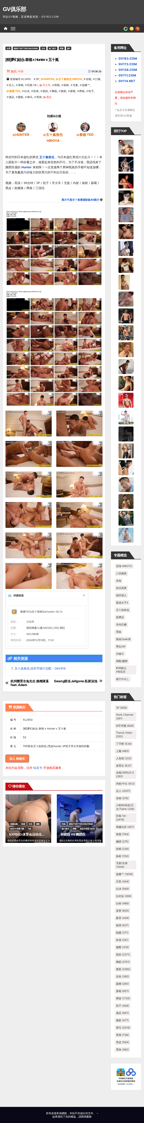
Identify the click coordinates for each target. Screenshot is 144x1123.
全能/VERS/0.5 (125, 774)
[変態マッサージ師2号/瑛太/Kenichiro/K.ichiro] (126, 282)
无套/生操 (122, 864)
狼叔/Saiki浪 (123, 639)
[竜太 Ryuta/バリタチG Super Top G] (126, 265)
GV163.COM (127, 58)
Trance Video (124, 734)
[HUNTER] (21, 127)
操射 (66, 85)
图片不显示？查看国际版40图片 (80, 199)
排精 (122, 848)
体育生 (123, 765)
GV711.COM (127, 75)
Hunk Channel (124, 716)
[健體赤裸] (126, 417)
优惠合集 (14, 824)
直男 (122, 910)
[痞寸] (126, 315)
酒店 (11, 97)
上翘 (122, 751)
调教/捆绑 (122, 661)
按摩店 (120, 617)
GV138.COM (127, 70)
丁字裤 (124, 743)
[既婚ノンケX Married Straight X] (126, 299)
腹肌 (63, 91)
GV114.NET (126, 81)
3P (37, 79)
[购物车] (131, 28)
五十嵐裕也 (46, 157)
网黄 (62, 48)
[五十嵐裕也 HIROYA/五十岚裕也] (53, 127)
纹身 (36, 91)
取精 (23, 824)
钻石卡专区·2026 (87, 828)
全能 (88, 79)
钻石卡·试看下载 (17, 828)
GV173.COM (127, 64)
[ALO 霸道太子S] (126, 366)
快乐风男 (121, 588)
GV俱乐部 (14, 9)
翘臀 (122, 947)
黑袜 (118, 631)
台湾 (8, 48)
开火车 (46, 85)
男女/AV (120, 646)
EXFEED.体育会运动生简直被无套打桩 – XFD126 (44, 834)
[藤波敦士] (126, 535)
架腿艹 (86, 85)
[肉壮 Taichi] (126, 518)
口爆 (97, 79)
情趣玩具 (125, 826)
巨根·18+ (32, 85)
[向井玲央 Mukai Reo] (126, 467)
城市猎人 (121, 595)
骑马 (29, 97)
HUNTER (49, 79)
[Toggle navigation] (13, 28)
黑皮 (49, 97)
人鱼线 (123, 758)
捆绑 (122, 841)
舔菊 (72, 91)
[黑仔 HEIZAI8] (126, 332)
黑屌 (39, 97)
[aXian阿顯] (126, 501)
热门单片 (52, 48)
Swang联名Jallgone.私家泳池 (75, 681)
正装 (122, 881)
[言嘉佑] (126, 248)
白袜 (122, 903)
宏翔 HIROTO (124, 566)
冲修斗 (120, 653)
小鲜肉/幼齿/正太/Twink (125, 807)
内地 (63, 824)
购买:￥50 (17, 71)
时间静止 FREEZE (121, 669)
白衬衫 (123, 896)
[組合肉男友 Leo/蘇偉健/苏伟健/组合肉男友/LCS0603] (126, 214)
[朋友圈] (126, 28)
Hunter (26, 167)
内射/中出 (125, 783)
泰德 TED (14, 91)
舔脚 (122, 983)
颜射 (20, 97)
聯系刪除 (86, 1116)
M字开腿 (125, 725)
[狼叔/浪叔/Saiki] (126, 197)
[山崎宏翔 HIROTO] (126, 147)
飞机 (29, 828)
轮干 (91, 91)
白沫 (26, 91)
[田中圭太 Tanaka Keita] (126, 383)
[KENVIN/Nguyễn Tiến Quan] (126, 164)
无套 (75, 85)
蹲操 (82, 91)
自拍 (122, 976)
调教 (38, 824)
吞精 (20, 85)
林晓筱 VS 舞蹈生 (73, 834)
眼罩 (122, 917)
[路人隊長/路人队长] (126, 450)
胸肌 (54, 91)
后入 (11, 85)
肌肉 (45, 91)
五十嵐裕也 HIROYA (70, 79)
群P (68, 48)
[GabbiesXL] (126, 484)
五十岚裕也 (122, 609)
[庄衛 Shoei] (126, 400)
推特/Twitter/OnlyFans (26, 48)
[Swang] (126, 181)
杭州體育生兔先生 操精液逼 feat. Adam (29, 683)
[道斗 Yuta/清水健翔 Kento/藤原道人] (126, 349)
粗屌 (122, 925)
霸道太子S (122, 602)
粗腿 (122, 932)
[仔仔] (126, 433)
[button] (137, 28)
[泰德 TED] (85, 127)
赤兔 (118, 580)
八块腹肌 (121, 573)
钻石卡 (37, 768)
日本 (43, 48)
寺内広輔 (121, 624)
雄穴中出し (122, 679)
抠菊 (57, 85)
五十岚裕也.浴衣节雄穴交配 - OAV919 (40, 668)
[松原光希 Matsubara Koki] (126, 231)
